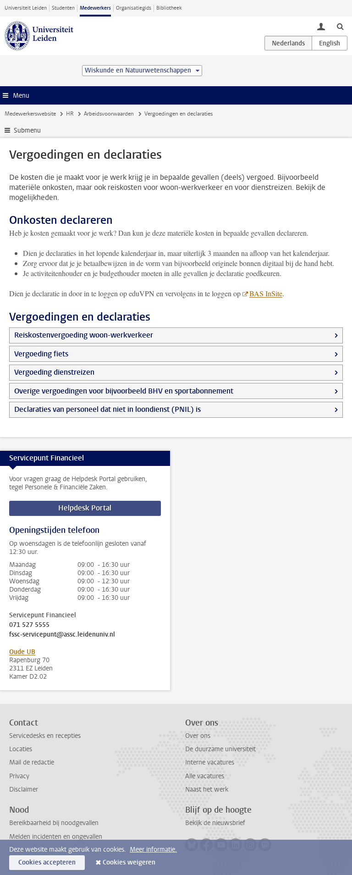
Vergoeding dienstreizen (54, 372)
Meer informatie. (153, 849)
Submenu (27, 130)
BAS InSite (265, 293)
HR (70, 113)
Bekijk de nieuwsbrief (215, 823)
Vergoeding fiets (41, 354)
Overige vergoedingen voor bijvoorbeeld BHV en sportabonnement (123, 391)
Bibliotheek (169, 8)
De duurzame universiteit (220, 749)
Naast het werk (206, 789)
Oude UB (22, 652)
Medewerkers (95, 8)
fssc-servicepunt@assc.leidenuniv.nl (62, 635)
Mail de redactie (31, 762)
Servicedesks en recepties (45, 735)
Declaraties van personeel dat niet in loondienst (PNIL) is (107, 409)
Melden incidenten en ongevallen (55, 836)
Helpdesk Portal (84, 508)
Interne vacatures (209, 762)
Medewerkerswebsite (30, 113)
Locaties (20, 749)
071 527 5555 (29, 625)
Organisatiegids (133, 8)
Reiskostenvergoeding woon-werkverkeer (83, 335)
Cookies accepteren (47, 862)
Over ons (197, 735)
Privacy (19, 776)
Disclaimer (23, 789)
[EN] (329, 43)
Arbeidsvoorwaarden (109, 113)
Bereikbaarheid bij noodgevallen (54, 823)
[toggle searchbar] (340, 26)
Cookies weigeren (129, 862)
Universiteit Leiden (26, 8)
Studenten (63, 8)
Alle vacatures (204, 776)
